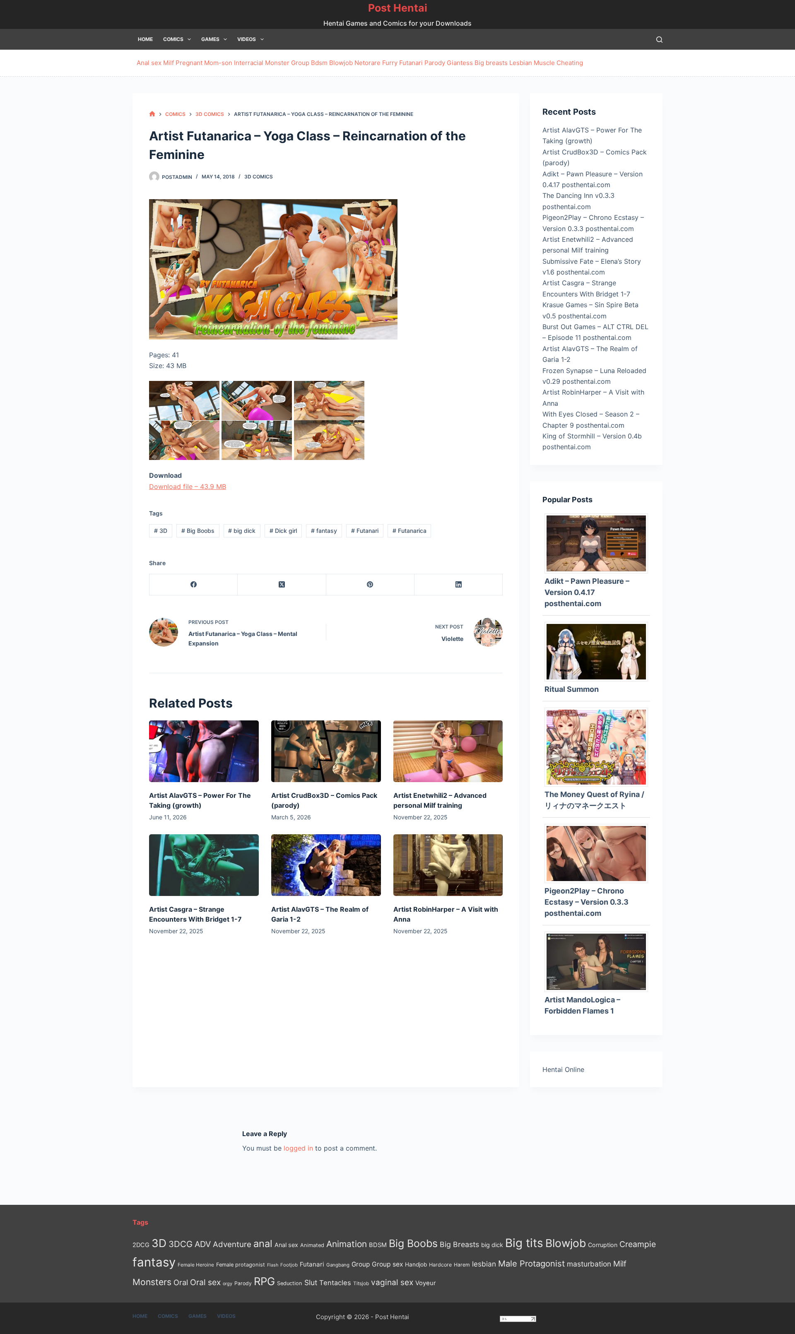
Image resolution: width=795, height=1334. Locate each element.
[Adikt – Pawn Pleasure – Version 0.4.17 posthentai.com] (599, 543)
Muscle (544, 63)
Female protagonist (240, 1265)
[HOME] (152, 114)
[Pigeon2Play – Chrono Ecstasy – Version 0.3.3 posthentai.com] (599, 853)
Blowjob (341, 63)
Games (210, 39)
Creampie (637, 1244)
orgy (227, 1283)
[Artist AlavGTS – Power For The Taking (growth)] (204, 751)
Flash (272, 1265)
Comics (173, 39)
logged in (298, 1148)
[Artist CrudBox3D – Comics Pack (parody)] (326, 751)
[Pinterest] (370, 584)
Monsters (151, 1282)
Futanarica (409, 530)
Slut (310, 1282)
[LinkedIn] (458, 584)
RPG (264, 1281)
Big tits (524, 1243)
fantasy (324, 530)
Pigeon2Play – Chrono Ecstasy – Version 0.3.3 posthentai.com (586, 901)
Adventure (232, 1244)
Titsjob (361, 1283)
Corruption (602, 1244)
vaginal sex (392, 1282)
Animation (346, 1244)
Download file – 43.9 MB (187, 486)
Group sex (387, 1264)
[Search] (659, 39)
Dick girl (283, 530)
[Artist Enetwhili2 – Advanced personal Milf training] (448, 751)
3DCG (181, 1244)
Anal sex (149, 63)
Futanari (411, 63)
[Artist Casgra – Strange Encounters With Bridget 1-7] (204, 865)
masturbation (589, 1263)
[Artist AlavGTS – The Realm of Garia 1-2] (326, 865)
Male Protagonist (531, 1264)
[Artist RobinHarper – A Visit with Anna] (448, 865)
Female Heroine (196, 1265)
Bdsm (319, 63)
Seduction (289, 1283)
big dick (241, 530)
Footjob (289, 1265)
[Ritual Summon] (599, 651)
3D (160, 530)
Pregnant (189, 63)
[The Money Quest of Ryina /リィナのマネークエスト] (599, 746)
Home (145, 39)
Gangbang (337, 1265)
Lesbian (520, 63)
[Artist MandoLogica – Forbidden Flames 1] (599, 961)
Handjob (416, 1264)
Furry (390, 63)
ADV (203, 1244)
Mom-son (218, 63)
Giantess (460, 63)
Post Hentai (397, 8)
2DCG (140, 1244)
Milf (168, 63)
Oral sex (205, 1282)
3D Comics (258, 176)
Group (300, 63)
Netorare (367, 63)
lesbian (484, 1263)
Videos (246, 39)
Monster (277, 63)
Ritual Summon (571, 689)
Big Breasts (459, 1244)
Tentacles (335, 1283)
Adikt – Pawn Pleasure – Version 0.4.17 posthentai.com (586, 592)
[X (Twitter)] (282, 584)
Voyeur (425, 1283)
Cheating (569, 63)
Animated (312, 1245)
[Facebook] (193, 584)
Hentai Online (563, 1069)
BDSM (378, 1245)
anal (262, 1244)
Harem (462, 1265)
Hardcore (440, 1265)
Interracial (248, 63)
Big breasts (491, 63)
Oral (180, 1282)
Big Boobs (197, 530)
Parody (434, 63)
